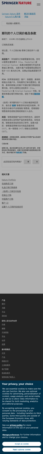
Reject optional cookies (21, 449)
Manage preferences (11, 435)
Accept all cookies (22, 444)
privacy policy (16, 425)
